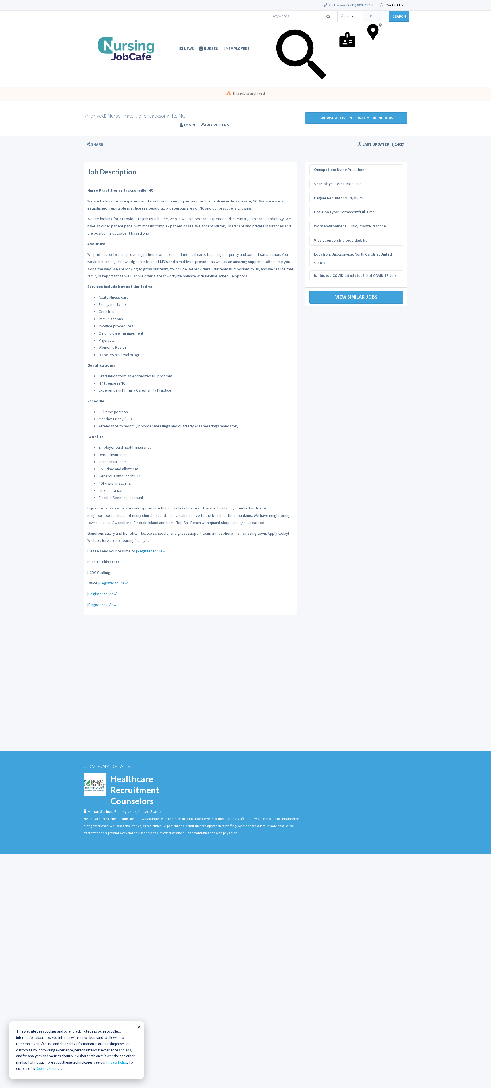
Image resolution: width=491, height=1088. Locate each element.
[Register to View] (151, 551)
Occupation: (325, 169)
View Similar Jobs (356, 297)
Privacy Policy (116, 1062)
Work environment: (331, 226)
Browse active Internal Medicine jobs (356, 117)
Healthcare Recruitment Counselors (135, 790)
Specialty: (323, 183)
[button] (95, 144)
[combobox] (347, 17)
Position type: (326, 211)
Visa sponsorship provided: (338, 240)
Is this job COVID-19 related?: (339, 275)
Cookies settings (48, 1068)
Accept (138, 1027)
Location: (322, 254)
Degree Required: (329, 198)
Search (399, 16)
